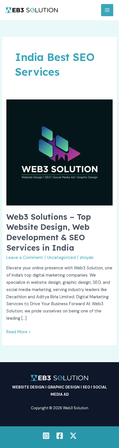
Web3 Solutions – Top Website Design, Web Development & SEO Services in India (48, 232)
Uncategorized (61, 257)
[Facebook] (59, 435)
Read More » (18, 332)
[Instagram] (46, 435)
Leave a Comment (24, 257)
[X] (73, 435)
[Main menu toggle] (107, 10)
